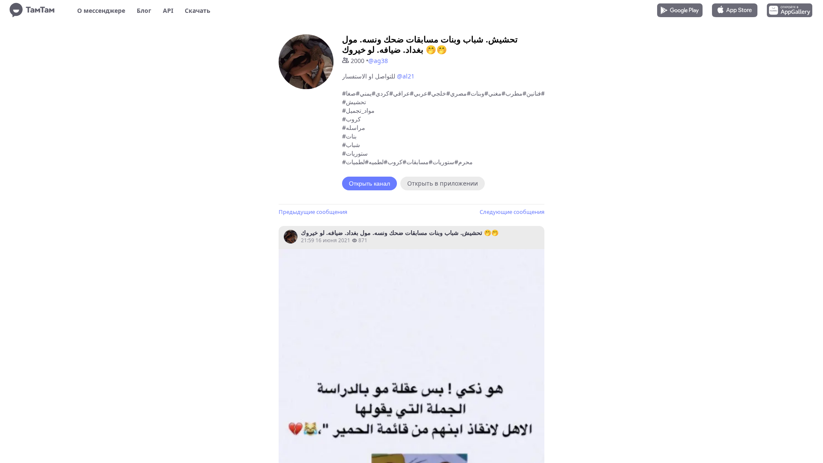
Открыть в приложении (442, 183)
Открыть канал (369, 183)
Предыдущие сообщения (313, 212)
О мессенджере (101, 10)
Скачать (197, 10)
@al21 (406, 76)
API (168, 10)
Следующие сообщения (512, 212)
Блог (144, 10)
